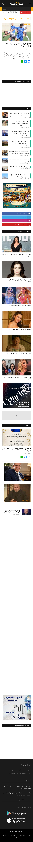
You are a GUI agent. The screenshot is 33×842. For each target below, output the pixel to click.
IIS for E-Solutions (14, 836)
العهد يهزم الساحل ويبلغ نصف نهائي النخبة (18, 44)
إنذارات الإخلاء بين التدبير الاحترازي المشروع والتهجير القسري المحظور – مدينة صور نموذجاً (20, 123)
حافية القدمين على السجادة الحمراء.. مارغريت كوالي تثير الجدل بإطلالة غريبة (16, 255)
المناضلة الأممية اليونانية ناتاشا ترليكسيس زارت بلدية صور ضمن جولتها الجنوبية (19, 152)
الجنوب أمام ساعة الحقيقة (24, 800)
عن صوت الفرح (18, 831)
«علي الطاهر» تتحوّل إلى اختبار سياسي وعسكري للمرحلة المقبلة (20, 175)
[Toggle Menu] (4, 9)
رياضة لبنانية (27, 24)
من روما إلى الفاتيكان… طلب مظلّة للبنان (19, 167)
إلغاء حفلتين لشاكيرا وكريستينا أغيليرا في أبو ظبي (18, 305)
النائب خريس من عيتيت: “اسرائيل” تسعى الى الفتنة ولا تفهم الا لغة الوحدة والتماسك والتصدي (19, 133)
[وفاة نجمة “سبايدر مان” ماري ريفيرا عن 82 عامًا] (16, 343)
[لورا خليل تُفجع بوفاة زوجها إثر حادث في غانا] (16, 319)
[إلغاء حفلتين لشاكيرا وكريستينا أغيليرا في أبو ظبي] (16, 295)
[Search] (3, 3)
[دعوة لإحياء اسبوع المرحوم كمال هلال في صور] (16, 437)
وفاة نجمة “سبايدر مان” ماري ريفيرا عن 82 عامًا (19, 353)
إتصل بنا (12, 831)
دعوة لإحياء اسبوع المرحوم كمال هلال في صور (16, 449)
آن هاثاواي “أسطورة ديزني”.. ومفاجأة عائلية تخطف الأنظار (18, 281)
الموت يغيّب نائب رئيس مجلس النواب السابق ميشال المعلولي (12, 511)
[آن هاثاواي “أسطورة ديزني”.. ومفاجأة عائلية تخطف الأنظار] (16, 269)
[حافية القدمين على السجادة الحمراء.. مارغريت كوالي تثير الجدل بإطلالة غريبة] (16, 244)
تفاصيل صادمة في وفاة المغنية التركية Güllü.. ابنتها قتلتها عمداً (17, 378)
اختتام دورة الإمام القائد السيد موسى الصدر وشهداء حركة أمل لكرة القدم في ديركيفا (19, 143)
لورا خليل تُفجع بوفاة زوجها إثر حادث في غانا (20, 329)
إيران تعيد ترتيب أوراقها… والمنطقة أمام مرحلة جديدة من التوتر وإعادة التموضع (19, 114)
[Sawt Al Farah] (16, 3)
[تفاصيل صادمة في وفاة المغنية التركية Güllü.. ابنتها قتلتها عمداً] (16, 367)
